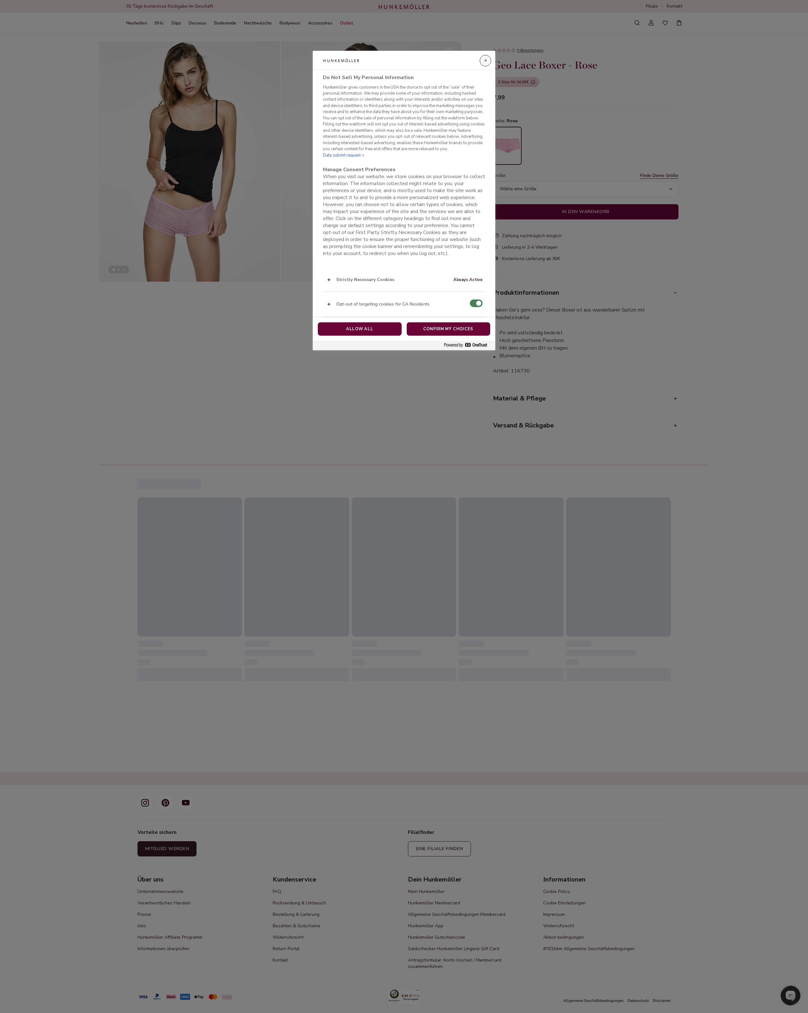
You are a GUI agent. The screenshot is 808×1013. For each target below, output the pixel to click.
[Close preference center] (485, 61)
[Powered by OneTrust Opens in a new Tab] (468, 345)
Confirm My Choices (448, 329)
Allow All (359, 329)
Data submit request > (343, 155)
